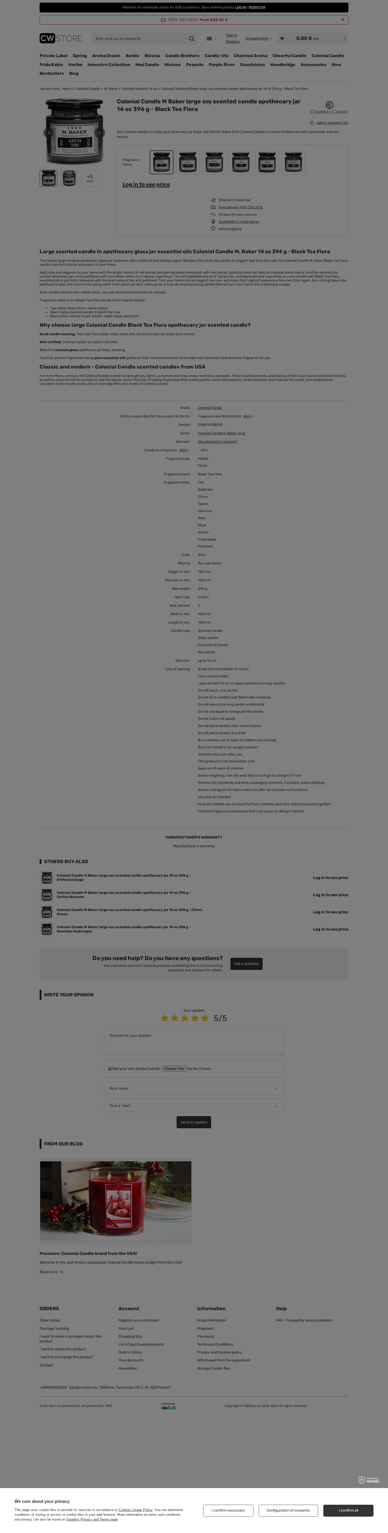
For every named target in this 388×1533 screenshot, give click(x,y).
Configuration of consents (288, 1510)
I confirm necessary (228, 1510)
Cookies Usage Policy (135, 1510)
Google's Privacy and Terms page (92, 1519)
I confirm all (348, 1510)
